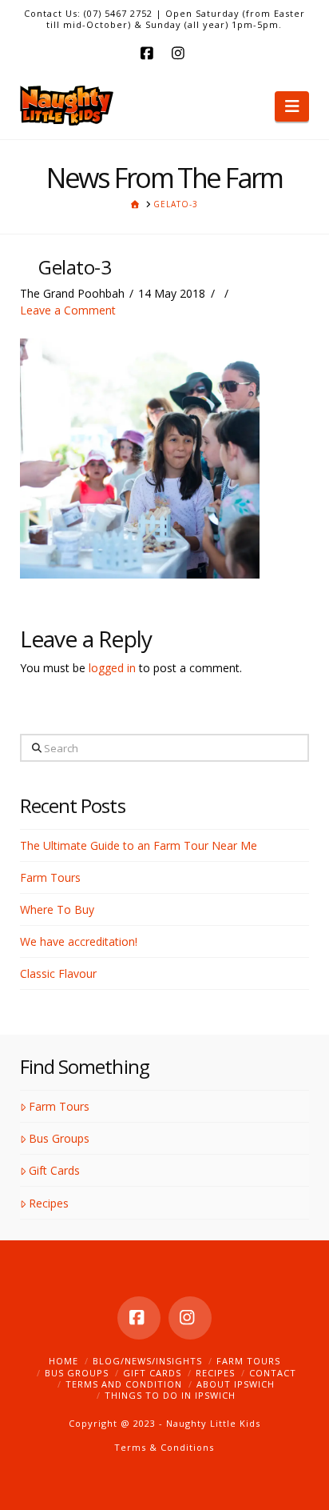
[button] (292, 106)
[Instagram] (180, 53)
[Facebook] (148, 53)
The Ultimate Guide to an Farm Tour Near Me (138, 845)
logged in (112, 667)
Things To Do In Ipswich (170, 1395)
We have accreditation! (78, 941)
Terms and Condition (123, 1384)
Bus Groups (59, 1138)
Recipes (49, 1203)
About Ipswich (235, 1384)
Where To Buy (57, 909)
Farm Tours (50, 877)
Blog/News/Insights (147, 1361)
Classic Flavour (58, 973)
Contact (272, 1373)
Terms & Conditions (164, 1447)
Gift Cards (54, 1170)
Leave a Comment (68, 310)
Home (63, 1361)
